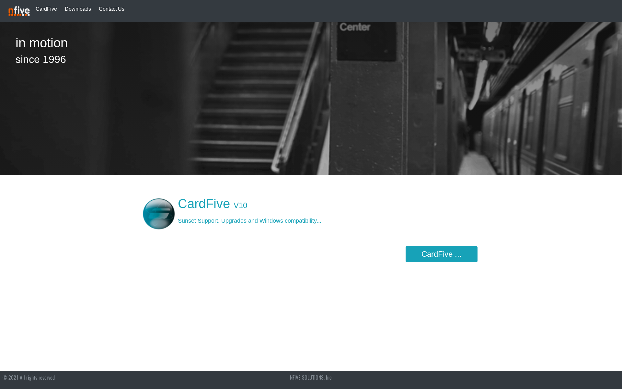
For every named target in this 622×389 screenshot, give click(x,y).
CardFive (46, 9)
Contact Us (111, 9)
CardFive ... (441, 254)
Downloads (78, 9)
